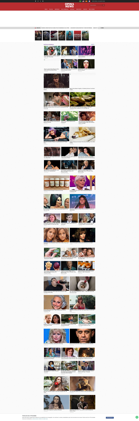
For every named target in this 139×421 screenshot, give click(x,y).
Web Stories (92, 9)
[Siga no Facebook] (35, 1)
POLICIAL (51, 9)
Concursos (79, 9)
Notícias (72, 9)
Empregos (57, 9)
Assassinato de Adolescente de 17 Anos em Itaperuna (70, 27)
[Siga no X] (40, 1)
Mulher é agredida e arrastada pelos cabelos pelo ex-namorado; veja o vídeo (42, 27)
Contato (85, 9)
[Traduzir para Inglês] (83, 1)
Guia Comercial (65, 9)
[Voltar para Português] (80, 1)
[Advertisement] (69, 18)
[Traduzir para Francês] (89, 1)
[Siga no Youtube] (43, 1)
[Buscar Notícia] (103, 5)
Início (46, 9)
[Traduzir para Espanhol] (86, 1)
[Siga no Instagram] (38, 1)
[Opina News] (69, 5)
